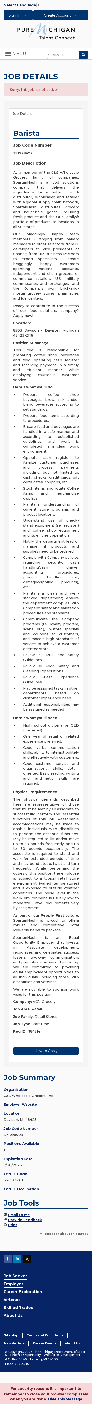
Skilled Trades (18, 1307)
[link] (46, 31)
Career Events (44, 1343)
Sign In (15, 15)
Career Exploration (23, 1291)
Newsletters (14, 1343)
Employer (13, 1284)
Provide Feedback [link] (25, 1220)
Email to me (19, 1215)
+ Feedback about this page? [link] (64, 1234)
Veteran (12, 1299)
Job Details (22, 113)
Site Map (11, 1335)
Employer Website (20, 1104)
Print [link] (12, 1225)
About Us (13, 1315)
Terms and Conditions (45, 1335)
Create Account (58, 15)
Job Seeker (15, 1276)
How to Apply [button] (46, 1051)
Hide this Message (65, 1399)
